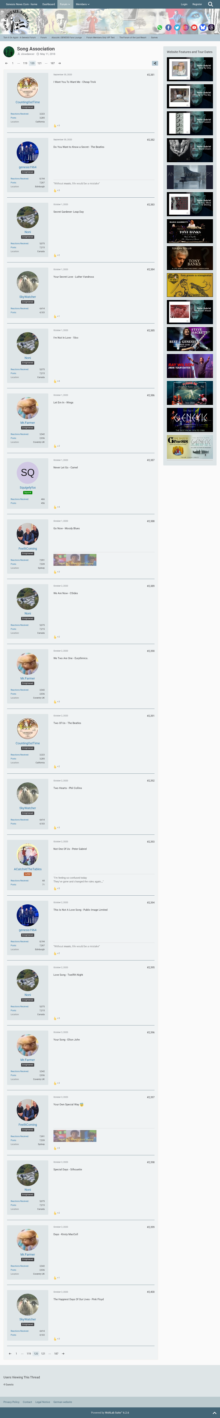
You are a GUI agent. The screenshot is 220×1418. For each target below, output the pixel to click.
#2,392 (151, 780)
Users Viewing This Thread (21, 1377)
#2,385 (151, 330)
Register (197, 4)
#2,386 (151, 395)
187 (53, 63)
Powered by (110, 1412)
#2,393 (151, 841)
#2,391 (151, 715)
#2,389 (151, 586)
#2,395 (151, 967)
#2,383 (151, 204)
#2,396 (151, 1032)
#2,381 (151, 74)
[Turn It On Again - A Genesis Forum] (110, 21)
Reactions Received (19, 114)
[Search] (211, 4)
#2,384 (151, 269)
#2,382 (151, 139)
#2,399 (151, 1227)
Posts (13, 118)
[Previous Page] (6, 63)
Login (184, 4)
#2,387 (151, 460)
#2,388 (151, 521)
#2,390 (151, 651)
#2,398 (151, 1162)
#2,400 (151, 1291)
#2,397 (151, 1097)
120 (32, 63)
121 (39, 63)
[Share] (155, 63)
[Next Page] (59, 63)
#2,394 (151, 902)
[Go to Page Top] (214, 1413)
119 (25, 63)
